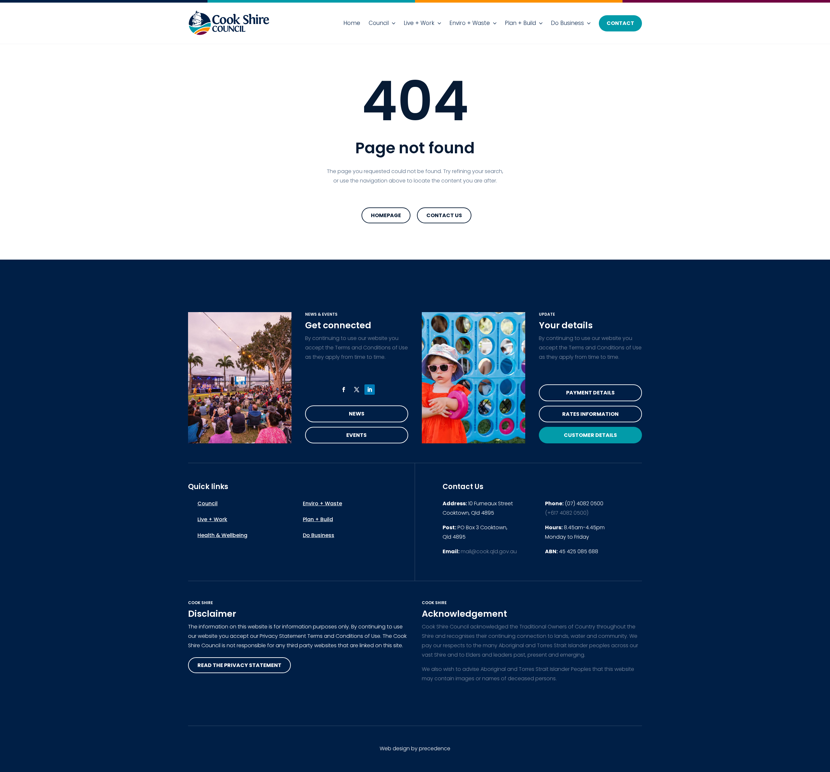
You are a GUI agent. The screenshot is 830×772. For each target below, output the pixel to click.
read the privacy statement (239, 665)
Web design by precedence (415, 748)
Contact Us (444, 215)
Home (351, 23)
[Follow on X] (356, 389)
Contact (620, 23)
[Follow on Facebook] (343, 389)
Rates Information (590, 414)
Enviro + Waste (469, 23)
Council (379, 23)
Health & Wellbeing (222, 535)
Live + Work (419, 23)
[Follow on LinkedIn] (369, 389)
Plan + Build (520, 23)
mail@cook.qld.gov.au (489, 551)
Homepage (386, 215)
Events (356, 435)
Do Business (567, 23)
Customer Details (590, 435)
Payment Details (590, 392)
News (356, 413)
